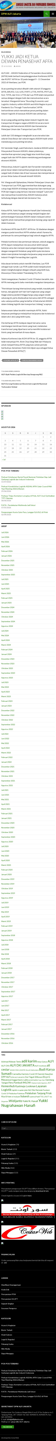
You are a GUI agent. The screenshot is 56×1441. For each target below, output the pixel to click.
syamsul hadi (34, 1096)
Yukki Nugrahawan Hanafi (32, 360)
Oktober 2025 (7, 570)
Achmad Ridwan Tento (11, 1061)
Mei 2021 (5, 799)
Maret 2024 (6, 645)
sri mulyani (16, 1096)
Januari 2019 (6, 931)
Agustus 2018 (7, 940)
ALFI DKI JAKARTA (22, 1065)
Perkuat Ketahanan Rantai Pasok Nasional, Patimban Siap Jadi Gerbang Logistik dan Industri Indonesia (26, 478)
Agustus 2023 (7, 678)
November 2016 (7, 1038)
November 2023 (7, 663)
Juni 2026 (5, 537)
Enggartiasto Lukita (20, 1080)
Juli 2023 (4, 682)
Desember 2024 (7, 607)
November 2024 (7, 612)
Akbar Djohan (42, 1062)
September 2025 (8, 574)
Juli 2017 (4, 1001)
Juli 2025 (4, 579)
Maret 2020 (6, 865)
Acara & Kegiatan (8, 1144)
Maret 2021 (6, 809)
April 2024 (5, 640)
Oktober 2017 (7, 987)
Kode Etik (5, 1289)
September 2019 (8, 893)
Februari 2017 (7, 1024)
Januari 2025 (6, 603)
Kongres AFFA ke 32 (11, 360)
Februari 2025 (7, 598)
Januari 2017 (6, 1029)
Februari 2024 (7, 649)
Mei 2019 (5, 912)
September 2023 (8, 673)
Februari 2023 (7, 701)
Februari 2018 (7, 968)
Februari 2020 (7, 870)
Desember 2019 (7, 879)
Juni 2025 (5, 584)
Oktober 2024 (7, 617)
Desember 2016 (7, 1034)
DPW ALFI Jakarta (11, 13)
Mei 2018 (5, 954)
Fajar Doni (41, 1080)
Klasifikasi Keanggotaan (11, 1285)
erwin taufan (33, 1080)
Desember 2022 (7, 710)
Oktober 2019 (7, 888)
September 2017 (8, 991)
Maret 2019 (6, 921)
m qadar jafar (22, 1090)
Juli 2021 (4, 790)
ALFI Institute (40, 1066)
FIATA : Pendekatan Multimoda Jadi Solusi (18, 505)
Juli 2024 (4, 631)
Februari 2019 (7, 926)
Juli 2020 (4, 846)
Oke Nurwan (37, 1090)
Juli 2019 (4, 902)
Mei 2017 (5, 1010)
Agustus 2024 (7, 626)
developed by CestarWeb (10, 1438)
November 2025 (7, 565)
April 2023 (5, 692)
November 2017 (7, 982)
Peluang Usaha (7, 1163)
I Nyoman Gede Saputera (39, 1083)
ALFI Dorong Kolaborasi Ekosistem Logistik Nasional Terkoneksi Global (24, 384)
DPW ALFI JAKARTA (17, 1077)
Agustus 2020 (7, 841)
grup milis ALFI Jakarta (20, 1422)
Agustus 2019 (7, 898)
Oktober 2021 (7, 776)
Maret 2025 (6, 593)
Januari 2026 (6, 556)
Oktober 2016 (7, 1043)
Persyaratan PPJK (8, 1294)
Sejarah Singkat (7, 1304)
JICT (49, 1083)
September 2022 (8, 724)
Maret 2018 (6, 963)
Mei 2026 (5, 542)
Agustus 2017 (7, 996)
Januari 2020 (6, 874)
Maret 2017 (6, 1020)
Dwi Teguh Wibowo (33, 1077)
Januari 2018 (6, 973)
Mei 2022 (5, 743)
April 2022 (5, 748)
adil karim (29, 1061)
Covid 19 (33, 1074)
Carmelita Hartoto (20, 1074)
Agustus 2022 (7, 729)
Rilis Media (6, 52)
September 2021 (8, 781)
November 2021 (7, 771)
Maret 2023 (6, 696)
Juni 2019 (5, 907)
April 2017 (5, 1015)
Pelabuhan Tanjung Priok (38, 1093)
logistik (14, 1090)
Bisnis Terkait (6, 1149)
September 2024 (8, 621)
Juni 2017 (5, 1005)
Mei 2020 (5, 856)
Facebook (7, 1427)
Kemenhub (8, 1086)
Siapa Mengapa (7, 1172)
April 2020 (5, 860)
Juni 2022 (5, 738)
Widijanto (15, 1101)
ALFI (51, 1061)
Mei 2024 (5, 635)
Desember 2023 (7, 659)
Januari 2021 (6, 818)
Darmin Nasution (45, 1074)
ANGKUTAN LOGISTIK (18, 1070)
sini (5, 1263)
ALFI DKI (5, 1065)
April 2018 (5, 959)
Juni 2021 (5, 795)
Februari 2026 (7, 551)
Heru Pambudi (15, 1082)
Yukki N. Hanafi (30, 1101)
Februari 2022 (7, 757)
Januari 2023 (6, 706)
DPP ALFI (6, 1077)
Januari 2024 (6, 654)
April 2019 (5, 916)
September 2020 (8, 837)
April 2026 (5, 546)
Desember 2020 (7, 823)
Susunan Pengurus (9, 1308)
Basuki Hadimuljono (32, 1070)
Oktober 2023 (7, 668)
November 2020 (7, 827)
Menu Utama (53, 14)
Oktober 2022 (7, 720)
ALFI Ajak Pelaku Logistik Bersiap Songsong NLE (22, 372)
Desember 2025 (7, 560)
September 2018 (8, 935)
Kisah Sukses (6, 1154)
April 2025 (5, 588)
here (30, 1195)
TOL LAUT (44, 1096)
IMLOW (27, 1082)
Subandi (24, 1096)
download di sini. (42, 1191)
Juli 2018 (4, 945)
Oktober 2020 (7, 832)
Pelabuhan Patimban (17, 1093)
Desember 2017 (7, 977)
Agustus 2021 (7, 785)
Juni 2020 (5, 851)
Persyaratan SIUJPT (9, 1299)
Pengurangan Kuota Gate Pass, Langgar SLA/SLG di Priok (24, 512)
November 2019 (7, 884)
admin (18, 66)
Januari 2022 (6, 762)
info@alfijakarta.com (15, 1419)
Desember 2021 (7, 767)
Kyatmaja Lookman (25, 1086)
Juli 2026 (4, 532)
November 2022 (7, 715)
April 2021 (5, 804)
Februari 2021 (7, 813)
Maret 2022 (6, 752)
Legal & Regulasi (8, 1158)
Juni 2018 (5, 949)
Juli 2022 (4, 734)
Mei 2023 (5, 687)
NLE (29, 1090)
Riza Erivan (6, 1096)
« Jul (3, 459)
